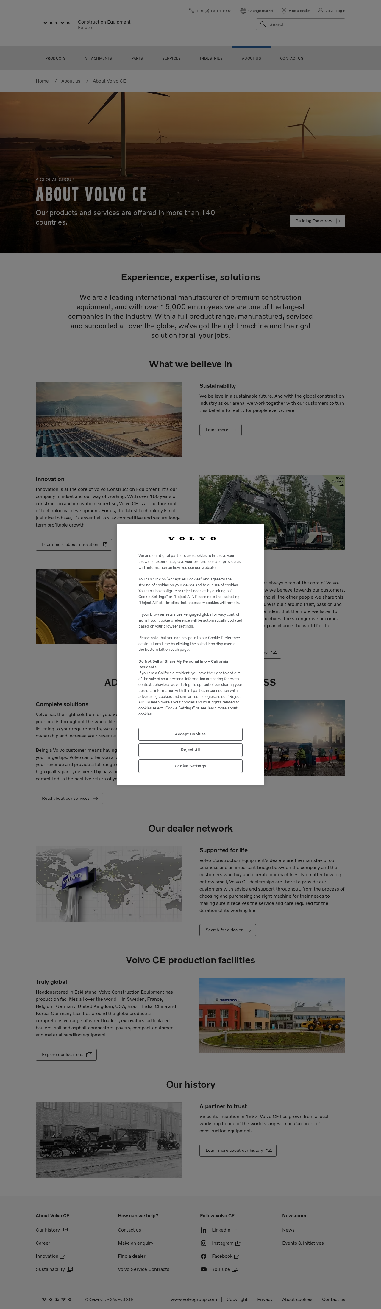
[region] (190, 654)
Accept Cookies (190, 734)
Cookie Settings (191, 766)
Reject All (190, 750)
